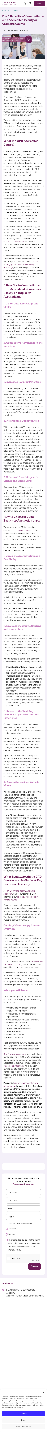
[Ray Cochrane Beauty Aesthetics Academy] (9, 3)
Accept (23, 1414)
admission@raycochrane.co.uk (20, 1320)
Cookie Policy (8, 1352)
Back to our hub (11, 10)
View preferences (23, 1426)
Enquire (34, 1266)
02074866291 (11, 1301)
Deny (23, 1420)
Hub (3, 1334)
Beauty (11, 1234)
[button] (43, 1392)
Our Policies (7, 1339)
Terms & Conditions (10, 1343)
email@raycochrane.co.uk (18, 1309)
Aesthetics (13, 1229)
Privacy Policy (8, 1347)
